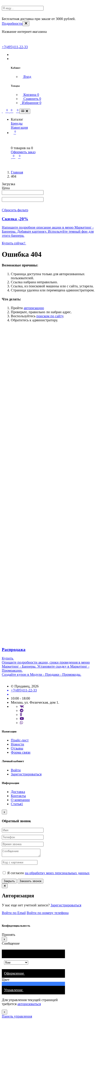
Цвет (6, 980)
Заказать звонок (30, 881)
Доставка (18, 792)
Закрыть (9, 881)
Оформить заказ (23, 152)
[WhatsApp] (21, 723)
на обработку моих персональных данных (57, 873)
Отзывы (17, 748)
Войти (16, 770)
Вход (27, 77)
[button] (12, 54)
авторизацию (34, 308)
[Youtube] (22, 719)
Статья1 (17, 804)
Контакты (18, 796)
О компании (20, 800)
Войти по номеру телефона (48, 913)
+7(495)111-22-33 (15, 47)
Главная (17, 172)
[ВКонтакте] (22, 706)
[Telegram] (21, 710)
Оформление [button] (14, 973)
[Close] (26, 23)
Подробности (12, 23)
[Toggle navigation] (24, 111)
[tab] (33, 973)
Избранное (31, 103)
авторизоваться (29, 1004)
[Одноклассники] (21, 714)
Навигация (19, 127)
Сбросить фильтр (15, 210)
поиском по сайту (49, 316)
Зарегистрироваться (26, 774)
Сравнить (32, 99)
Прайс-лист (20, 740)
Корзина (31, 95)
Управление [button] (13, 990)
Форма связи (20, 752)
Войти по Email (14, 913)
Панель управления (17, 1016)
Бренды (17, 123)
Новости (17, 744)
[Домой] (2, 111)
